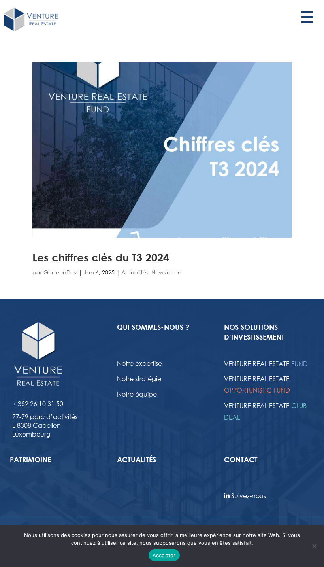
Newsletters (166, 272)
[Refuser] (314, 546)
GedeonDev (60, 272)
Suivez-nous (248, 495)
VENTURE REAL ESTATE (266, 363)
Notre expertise (139, 363)
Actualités (134, 272)
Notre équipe (137, 394)
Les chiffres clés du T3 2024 (100, 257)
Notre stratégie (139, 378)
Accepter (164, 555)
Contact (241, 459)
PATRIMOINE (30, 459)
